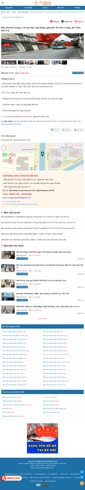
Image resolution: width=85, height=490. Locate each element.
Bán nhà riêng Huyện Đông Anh (13, 343)
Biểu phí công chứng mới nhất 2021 (40, 477)
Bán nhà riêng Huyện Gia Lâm (13, 347)
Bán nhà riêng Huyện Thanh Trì (13, 381)
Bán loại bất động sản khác (11, 416)
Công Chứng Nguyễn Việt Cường (61, 477)
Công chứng (77, 477)
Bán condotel (7, 412)
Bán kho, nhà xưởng (49, 412)
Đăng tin (81, 21)
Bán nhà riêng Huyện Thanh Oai (54, 377)
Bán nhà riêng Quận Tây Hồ (52, 373)
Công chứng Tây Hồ (26, 474)
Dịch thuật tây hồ (53, 474)
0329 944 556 (27, 117)
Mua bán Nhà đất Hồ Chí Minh (45, 121)
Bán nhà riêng (47, 397)
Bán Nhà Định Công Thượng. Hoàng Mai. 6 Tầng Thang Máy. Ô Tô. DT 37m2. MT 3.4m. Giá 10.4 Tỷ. (38, 222)
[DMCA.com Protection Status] (42, 485)
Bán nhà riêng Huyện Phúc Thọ (53, 366)
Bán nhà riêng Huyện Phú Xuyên (13, 366)
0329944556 (79, 73)
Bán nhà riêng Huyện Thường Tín (14, 385)
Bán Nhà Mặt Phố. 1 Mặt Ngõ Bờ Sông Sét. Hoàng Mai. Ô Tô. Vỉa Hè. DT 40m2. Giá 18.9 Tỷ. (35, 217)
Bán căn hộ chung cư (10, 397)
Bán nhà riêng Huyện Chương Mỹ (14, 339)
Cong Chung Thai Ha (40, 474)
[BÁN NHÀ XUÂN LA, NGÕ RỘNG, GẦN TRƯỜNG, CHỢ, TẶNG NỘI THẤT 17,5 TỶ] (8, 310)
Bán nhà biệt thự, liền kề (11, 401)
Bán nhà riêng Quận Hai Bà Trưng (14, 350)
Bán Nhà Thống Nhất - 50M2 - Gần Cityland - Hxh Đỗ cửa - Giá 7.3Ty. (43, 293)
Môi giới (60, 8)
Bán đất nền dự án (49, 405)
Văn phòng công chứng (36, 481)
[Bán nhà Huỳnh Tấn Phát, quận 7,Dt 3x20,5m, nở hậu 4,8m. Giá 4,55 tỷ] (8, 255)
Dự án (45, 8)
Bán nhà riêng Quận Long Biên (13, 358)
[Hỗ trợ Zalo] (82, 472)
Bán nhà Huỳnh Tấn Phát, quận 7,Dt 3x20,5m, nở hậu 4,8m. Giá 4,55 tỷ (43, 252)
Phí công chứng (23, 477)
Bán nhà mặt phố (48, 401)
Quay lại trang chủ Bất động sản (13, 17)
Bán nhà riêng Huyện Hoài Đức (53, 350)
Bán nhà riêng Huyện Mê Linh (53, 358)
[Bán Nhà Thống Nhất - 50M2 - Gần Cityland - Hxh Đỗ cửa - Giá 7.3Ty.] (8, 297)
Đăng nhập (68, 21)
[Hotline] (3, 478)
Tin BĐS (77, 8)
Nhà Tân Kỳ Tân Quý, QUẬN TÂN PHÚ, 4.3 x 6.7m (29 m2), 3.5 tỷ (41, 280)
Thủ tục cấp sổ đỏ (75, 474)
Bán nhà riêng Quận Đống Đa (53, 343)
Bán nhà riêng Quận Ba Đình (12, 332)
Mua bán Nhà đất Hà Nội (22, 121)
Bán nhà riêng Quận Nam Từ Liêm (54, 362)
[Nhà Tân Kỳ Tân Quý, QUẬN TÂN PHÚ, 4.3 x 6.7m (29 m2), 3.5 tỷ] (8, 283)
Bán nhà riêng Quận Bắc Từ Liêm (14, 335)
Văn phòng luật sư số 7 (11, 474)
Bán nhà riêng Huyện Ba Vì (52, 332)
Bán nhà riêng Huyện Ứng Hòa (53, 385)
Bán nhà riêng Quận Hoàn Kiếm (13, 354)
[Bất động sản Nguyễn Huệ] (42, 3)
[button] (82, 46)
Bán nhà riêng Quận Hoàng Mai (53, 354)
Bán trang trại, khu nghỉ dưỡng (53, 408)
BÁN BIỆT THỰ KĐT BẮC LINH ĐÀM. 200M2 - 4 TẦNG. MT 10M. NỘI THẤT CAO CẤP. (33, 240)
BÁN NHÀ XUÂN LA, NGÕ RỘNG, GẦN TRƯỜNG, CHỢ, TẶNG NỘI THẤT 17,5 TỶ (48, 307)
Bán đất (5, 408)
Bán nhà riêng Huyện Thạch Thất (14, 377)
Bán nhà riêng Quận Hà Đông (53, 347)
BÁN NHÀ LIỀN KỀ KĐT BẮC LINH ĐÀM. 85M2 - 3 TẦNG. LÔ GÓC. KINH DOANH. (32, 234)
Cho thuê (28, 8)
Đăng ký (56, 21)
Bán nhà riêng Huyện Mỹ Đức (12, 362)
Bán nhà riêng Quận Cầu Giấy (53, 335)
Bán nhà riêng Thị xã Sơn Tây (13, 373)
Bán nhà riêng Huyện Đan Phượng (54, 339)
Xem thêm (42, 319)
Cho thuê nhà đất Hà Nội (67, 121)
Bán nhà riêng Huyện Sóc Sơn (53, 369)
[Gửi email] (82, 483)
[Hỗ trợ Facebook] (82, 477)
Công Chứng (64, 474)
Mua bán (9, 8)
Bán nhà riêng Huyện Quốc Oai (13, 369)
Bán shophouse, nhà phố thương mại (15, 405)
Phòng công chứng (50, 481)
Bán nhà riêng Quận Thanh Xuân (54, 381)
